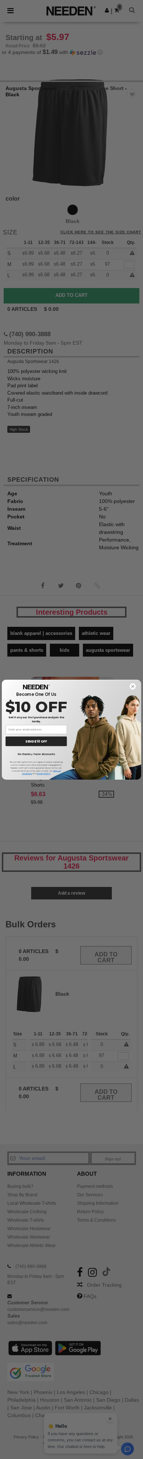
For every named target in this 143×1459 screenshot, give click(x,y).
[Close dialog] (132, 686)
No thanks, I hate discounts (36, 754)
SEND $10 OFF (36, 741)
